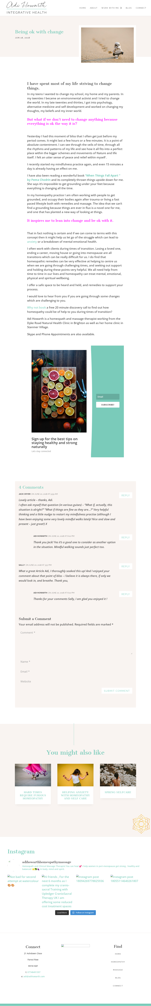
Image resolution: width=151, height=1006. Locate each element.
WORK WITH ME (110, 8)
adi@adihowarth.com (34, 976)
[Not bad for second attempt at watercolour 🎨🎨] (24, 891)
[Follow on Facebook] (30, 984)
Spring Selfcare (118, 792)
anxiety (32, 242)
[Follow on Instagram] (36, 984)
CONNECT (141, 8)
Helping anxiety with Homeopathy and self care (75, 795)
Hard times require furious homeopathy (33, 795)
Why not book (36, 307)
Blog (118, 978)
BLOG (129, 8)
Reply (126, 495)
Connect (118, 986)
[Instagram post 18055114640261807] (127, 891)
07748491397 (33, 972)
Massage (118, 970)
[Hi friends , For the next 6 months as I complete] (58, 891)
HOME (82, 8)
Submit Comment (117, 691)
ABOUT (93, 8)
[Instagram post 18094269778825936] (92, 891)
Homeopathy (118, 962)
